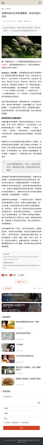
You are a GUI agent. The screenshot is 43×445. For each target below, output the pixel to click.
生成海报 (8, 288)
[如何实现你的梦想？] (8, 336)
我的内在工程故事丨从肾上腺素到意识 (28, 368)
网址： (6, 418)
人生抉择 (19, 344)
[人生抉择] (8, 347)
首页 (3, 9)
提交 (21, 428)
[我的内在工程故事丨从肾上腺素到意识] (8, 370)
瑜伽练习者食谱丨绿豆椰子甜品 (28, 379)
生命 (14, 275)
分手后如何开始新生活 (25, 356)
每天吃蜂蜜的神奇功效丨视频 (27, 322)
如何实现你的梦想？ (24, 333)
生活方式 (20, 21)
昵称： (6, 408)
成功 (22, 275)
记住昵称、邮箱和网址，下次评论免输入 (17, 422)
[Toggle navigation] (40, 2)
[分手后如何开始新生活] (8, 359)
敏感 (5, 65)
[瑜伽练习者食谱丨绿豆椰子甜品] (8, 382)
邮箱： (6, 413)
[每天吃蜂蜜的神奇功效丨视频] (8, 325)
